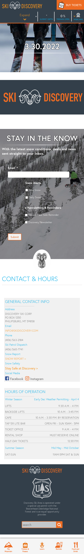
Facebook (16, 379)
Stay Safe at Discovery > (21, 368)
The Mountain (8, 550)
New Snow (35, 190)
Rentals (59, 549)
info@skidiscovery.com (21, 330)
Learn (42, 549)
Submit (15, 237)
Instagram (36, 379)
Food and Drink (75, 550)
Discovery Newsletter (40, 222)
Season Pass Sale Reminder (43, 215)
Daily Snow (35, 197)
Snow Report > (15, 358)
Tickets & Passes (25, 550)
